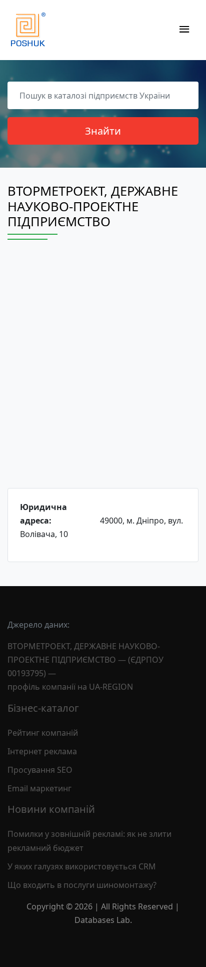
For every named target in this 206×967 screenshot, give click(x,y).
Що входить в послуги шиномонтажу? (82, 884)
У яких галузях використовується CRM (82, 866)
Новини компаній (51, 809)
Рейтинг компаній (43, 732)
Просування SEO (40, 769)
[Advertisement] (103, 373)
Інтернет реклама (42, 751)
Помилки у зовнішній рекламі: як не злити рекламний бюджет (90, 840)
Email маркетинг (40, 788)
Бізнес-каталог (43, 708)
